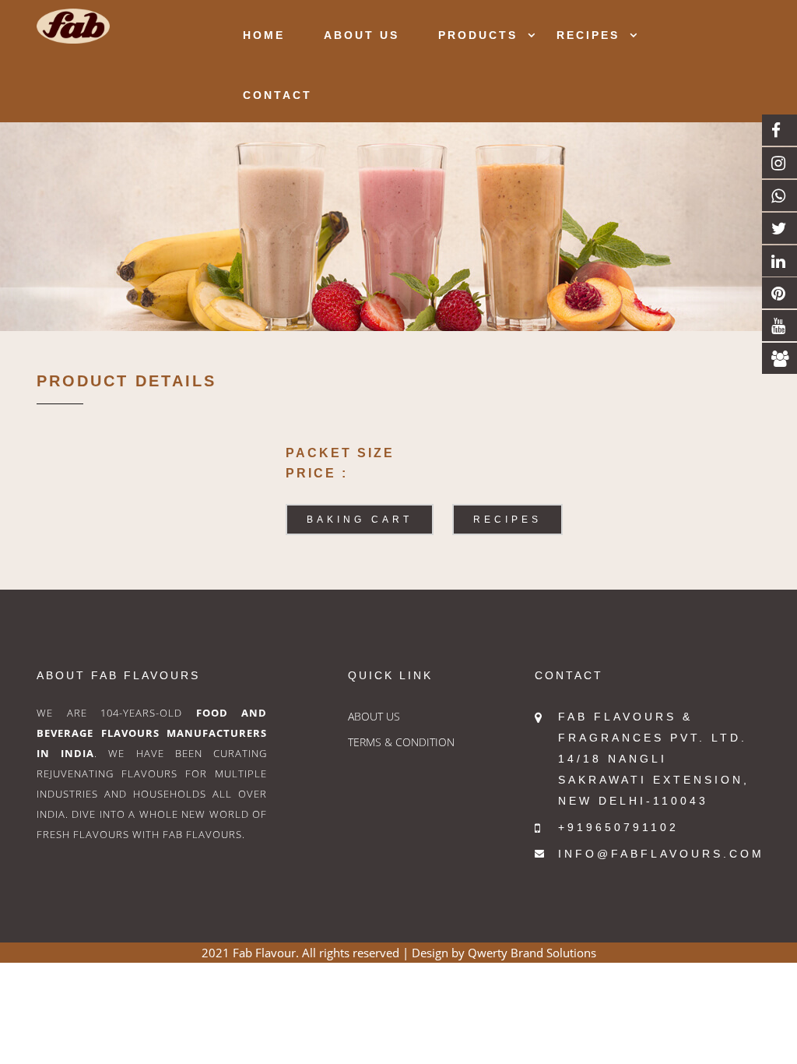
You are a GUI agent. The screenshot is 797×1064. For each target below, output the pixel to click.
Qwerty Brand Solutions (532, 952)
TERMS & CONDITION (401, 742)
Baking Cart (360, 519)
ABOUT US (374, 716)
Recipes (588, 35)
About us (361, 35)
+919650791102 (618, 827)
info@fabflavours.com (661, 853)
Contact (277, 95)
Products (478, 35)
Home (264, 35)
